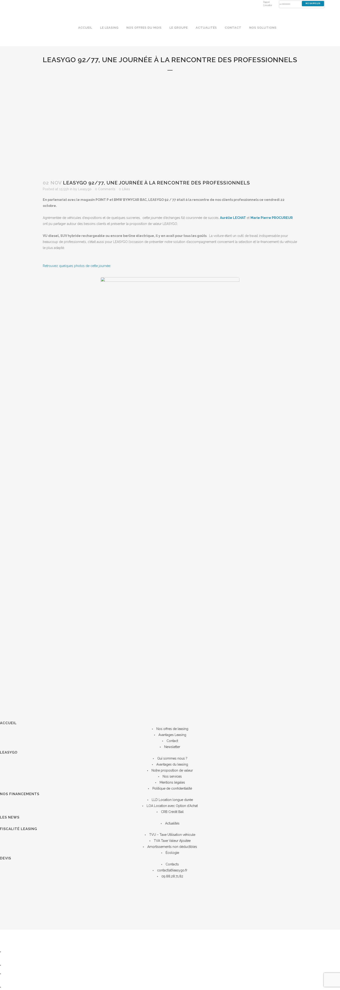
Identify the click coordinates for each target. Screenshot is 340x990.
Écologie (172, 853)
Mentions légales (172, 782)
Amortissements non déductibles (172, 847)
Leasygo (85, 189)
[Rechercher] (16, 951)
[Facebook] (10, 987)
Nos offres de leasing (172, 729)
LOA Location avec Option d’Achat (172, 806)
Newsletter (172, 747)
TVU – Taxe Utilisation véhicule (172, 835)
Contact (172, 741)
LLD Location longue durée (172, 800)
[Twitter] (9, 973)
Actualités (172, 823)
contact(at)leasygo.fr (172, 870)
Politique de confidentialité (172, 788)
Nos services (172, 776)
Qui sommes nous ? (172, 758)
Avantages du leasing (172, 764)
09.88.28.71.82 (172, 876)
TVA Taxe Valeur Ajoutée (172, 841)
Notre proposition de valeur (172, 770)
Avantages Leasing (172, 735)
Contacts (172, 864)
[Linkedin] (10, 965)
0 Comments (105, 189)
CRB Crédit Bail (172, 812)
